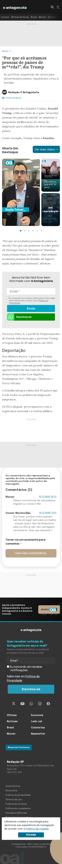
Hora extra (11, 791)
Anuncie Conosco (19, 747)
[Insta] (40, 704)
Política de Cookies (16, 804)
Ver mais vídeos (45, 149)
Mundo (42, 17)
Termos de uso (14, 800)
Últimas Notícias (20, 17)
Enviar (31, 308)
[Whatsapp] (31, 704)
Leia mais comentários (30, 553)
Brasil (34, 17)
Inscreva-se (24, 316)
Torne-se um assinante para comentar (25, 541)
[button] (21, 231)
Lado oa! (36, 721)
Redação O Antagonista (23, 92)
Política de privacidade (18, 795)
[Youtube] (22, 704)
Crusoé (5, 17)
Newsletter (38, 734)
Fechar (31, 834)
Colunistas (38, 727)
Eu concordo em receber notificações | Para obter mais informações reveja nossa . (31, 300)
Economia (53, 17)
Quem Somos (13, 786)
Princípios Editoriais (16, 813)
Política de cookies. (37, 828)
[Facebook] (48, 704)
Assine (45, 609)
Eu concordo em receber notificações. (25, 668)
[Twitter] (13, 704)
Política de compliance (18, 808)
